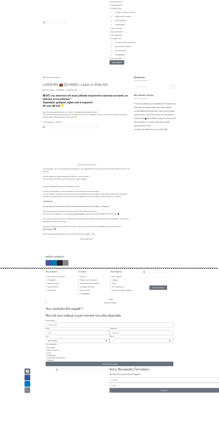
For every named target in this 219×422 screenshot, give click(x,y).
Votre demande (51, 344)
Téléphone (113, 328)
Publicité (50, 360)
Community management (56, 358)
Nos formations (120, 20)
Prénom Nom (50, 320)
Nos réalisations (117, 5)
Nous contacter (116, 28)
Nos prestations (117, 2)
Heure (112, 336)
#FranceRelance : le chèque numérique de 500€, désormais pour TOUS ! (152, 124)
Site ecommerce (53, 350)
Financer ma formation (123, 16)
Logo (49, 353)
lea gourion (49, 90)
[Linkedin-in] (54, 263)
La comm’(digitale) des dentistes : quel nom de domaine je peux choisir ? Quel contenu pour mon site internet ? (154, 113)
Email (47, 328)
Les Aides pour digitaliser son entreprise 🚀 (150, 129)
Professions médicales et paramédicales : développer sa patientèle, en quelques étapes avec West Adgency (155, 105)
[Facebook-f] (48, 263)
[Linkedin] (27, 384)
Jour (47, 336)
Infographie (51, 355)
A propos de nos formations (125, 12)
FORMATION (116, 8)
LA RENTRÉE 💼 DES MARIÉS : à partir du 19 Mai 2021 (155, 118)
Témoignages (120, 25)
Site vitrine (51, 348)
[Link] (65, 263)
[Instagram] (60, 263)
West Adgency (80, 214)
